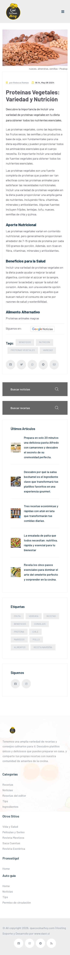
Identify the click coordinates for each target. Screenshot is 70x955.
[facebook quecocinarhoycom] (15, 683)
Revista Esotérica (13, 848)
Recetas (51, 616)
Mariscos (19, 639)
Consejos (40, 624)
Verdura (33, 616)
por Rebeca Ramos (19, 82)
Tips (5, 801)
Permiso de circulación (16, 902)
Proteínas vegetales (23, 350)
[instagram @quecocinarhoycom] (26, 683)
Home (6, 868)
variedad (48, 350)
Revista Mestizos (13, 837)
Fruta (17, 616)
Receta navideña (43, 647)
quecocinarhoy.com (42, 928)
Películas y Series (13, 832)
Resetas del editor (14, 795)
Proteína (19, 631)
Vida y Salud (10, 826)
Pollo (36, 639)
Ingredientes (10, 806)
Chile (35, 631)
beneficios (25, 342)
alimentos (20, 647)
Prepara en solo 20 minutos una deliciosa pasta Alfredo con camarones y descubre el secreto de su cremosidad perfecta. (41, 447)
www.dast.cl (42, 933)
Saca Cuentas (11, 843)
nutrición (44, 342)
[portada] (13, 11)
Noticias (7, 790)
